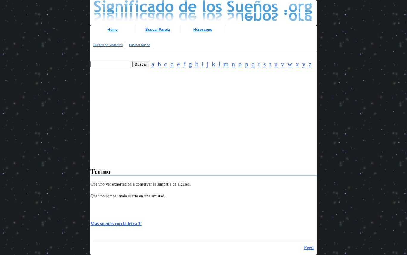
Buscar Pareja (157, 29)
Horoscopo (202, 29)
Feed (309, 247)
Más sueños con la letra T (116, 223)
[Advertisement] (203, 126)
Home (113, 29)
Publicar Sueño (139, 45)
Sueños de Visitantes (108, 45)
